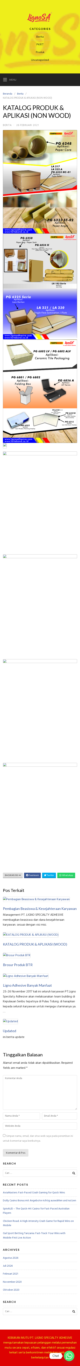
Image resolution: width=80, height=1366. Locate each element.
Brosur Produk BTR (18, 965)
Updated (9, 1031)
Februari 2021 (10, 1273)
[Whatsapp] (69, 1356)
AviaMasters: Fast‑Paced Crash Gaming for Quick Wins (34, 1192)
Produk (40, 52)
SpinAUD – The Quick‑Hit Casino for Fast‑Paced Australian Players (36, 1210)
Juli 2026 (8, 1266)
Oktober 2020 (11, 1290)
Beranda (7, 94)
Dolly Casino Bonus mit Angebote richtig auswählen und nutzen (39, 1200)
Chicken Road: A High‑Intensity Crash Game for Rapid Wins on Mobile (38, 1223)
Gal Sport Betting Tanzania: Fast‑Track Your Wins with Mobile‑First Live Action (34, 1235)
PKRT (40, 44)
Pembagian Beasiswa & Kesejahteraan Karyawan (40, 908)
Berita (40, 36)
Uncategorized (40, 59)
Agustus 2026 (10, 1258)
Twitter (50, 875)
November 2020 (12, 1282)
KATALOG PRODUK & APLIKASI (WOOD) (35, 944)
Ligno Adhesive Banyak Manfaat (27, 985)
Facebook (33, 875)
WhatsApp (67, 875)
